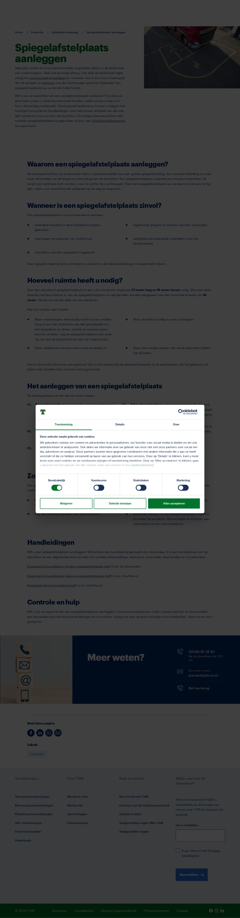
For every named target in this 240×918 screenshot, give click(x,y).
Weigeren (66, 503)
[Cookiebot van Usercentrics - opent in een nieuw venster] (183, 412)
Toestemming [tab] (64, 424)
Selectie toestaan (120, 503)
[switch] (99, 488)
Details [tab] (120, 424)
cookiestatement (142, 465)
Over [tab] (176, 424)
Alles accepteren (174, 503)
